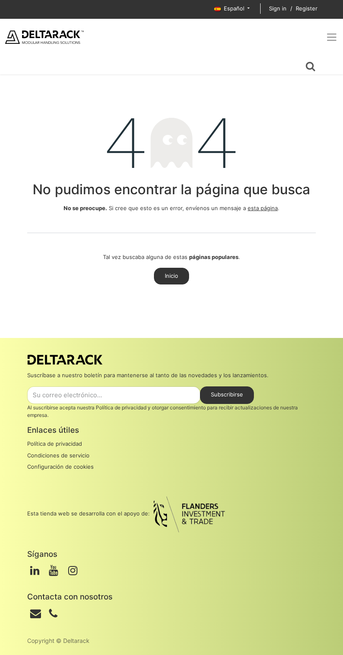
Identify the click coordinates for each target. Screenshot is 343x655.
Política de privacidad (121, 407)
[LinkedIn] (34, 571)
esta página (263, 208)
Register (306, 8)
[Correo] (35, 614)
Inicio (171, 275)
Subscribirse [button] (227, 394)
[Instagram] (73, 571)
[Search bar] (310, 65)
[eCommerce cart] (15, 65)
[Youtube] (53, 571)
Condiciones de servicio (58, 455)
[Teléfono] (53, 614)
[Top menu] (331, 37)
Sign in (278, 8)
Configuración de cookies (60, 466)
